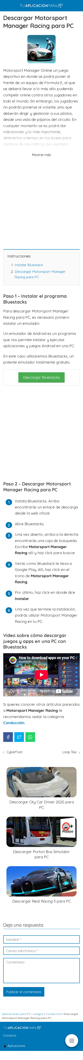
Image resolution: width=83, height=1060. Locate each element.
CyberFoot (14, 752)
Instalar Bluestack (29, 265)
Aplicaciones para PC (16, 1014)
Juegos (38, 1014)
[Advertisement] (41, 202)
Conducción (13, 722)
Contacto (9, 1035)
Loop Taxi (69, 752)
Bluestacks (41, 377)
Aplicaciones (16, 1046)
